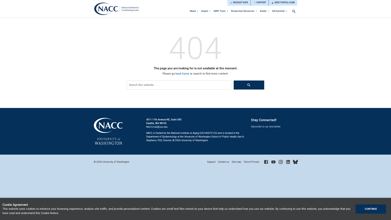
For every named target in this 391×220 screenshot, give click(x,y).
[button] (194, 11)
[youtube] (273, 162)
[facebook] (266, 162)
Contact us (223, 161)
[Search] (294, 11)
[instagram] (280, 162)
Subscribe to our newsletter (266, 126)
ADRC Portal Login (283, 2)
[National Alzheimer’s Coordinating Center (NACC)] (117, 9)
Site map (236, 161)
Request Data (239, 2)
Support (259, 2)
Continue (371, 208)
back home (182, 73)
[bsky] (295, 162)
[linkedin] (288, 162)
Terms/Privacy (251, 161)
